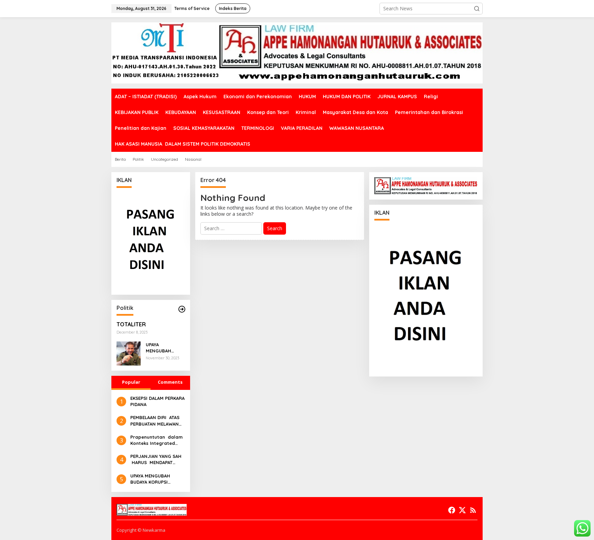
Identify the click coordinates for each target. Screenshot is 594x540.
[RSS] (473, 510)
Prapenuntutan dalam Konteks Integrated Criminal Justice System (156, 440)
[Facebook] (451, 510)
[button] (477, 8)
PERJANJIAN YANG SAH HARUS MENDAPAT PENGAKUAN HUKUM (156, 459)
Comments (170, 382)
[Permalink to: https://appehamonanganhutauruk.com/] (182, 309)
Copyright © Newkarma (141, 530)
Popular (131, 382)
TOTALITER (131, 324)
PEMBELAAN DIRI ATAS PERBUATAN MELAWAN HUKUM (154, 421)
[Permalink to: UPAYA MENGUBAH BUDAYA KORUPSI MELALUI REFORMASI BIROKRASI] (129, 353)
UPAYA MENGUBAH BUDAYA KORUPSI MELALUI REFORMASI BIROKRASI (164, 348)
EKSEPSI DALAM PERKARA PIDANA (157, 401)
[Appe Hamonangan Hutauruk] (297, 52)
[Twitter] (462, 510)
